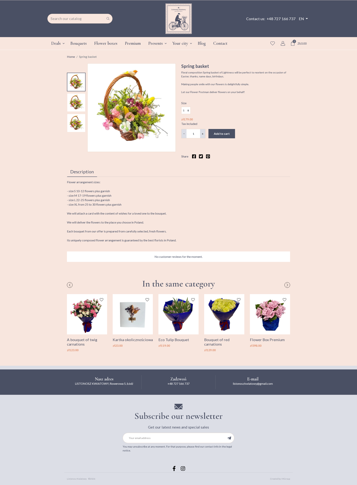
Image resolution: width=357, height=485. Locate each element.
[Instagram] (183, 468)
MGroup (286, 478)
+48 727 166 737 (281, 18)
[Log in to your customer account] (283, 43)
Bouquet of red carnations (217, 341)
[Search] (108, 18)
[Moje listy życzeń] (272, 43)
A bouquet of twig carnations (82, 341)
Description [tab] (82, 171)
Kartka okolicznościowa (133, 339)
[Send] (229, 438)
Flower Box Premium (267, 339)
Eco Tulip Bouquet (173, 339)
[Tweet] (201, 156)
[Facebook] (174, 468)
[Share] (194, 156)
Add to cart (222, 133)
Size (183, 103)
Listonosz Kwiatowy (77, 478)
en (301, 18)
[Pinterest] (207, 156)
